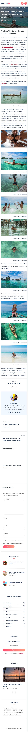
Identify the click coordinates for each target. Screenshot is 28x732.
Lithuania (8, 608)
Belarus (8, 626)
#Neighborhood (7, 708)
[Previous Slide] (13, 692)
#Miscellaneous (7, 710)
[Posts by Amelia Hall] (2, 20)
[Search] (22, 3)
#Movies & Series (7, 712)
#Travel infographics (18, 712)
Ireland (8, 611)
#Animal (6, 714)
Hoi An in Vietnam (13, 64)
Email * (5, 525)
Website (6, 533)
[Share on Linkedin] (12, 383)
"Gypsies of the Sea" (7, 47)
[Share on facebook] (8, 383)
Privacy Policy (20, 653)
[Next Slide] (15, 692)
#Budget (15, 710)
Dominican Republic (11, 614)
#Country (15, 708)
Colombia (9, 606)
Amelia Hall (7, 20)
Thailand (8, 603)
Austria (8, 617)
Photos (14, 20)
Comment (6, 499)
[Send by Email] (19, 383)
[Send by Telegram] (17, 383)
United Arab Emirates (12, 620)
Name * (5, 518)
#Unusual (18, 714)
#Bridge (21, 710)
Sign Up (14, 649)
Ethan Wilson (6, 688)
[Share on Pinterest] (15, 383)
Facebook (3, 83)
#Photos (14, 386)
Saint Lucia (9, 623)
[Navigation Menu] (25, 3)
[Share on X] (10, 383)
